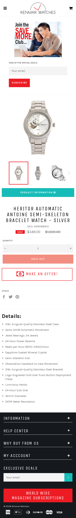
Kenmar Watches (20, 506)
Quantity (8, 240)
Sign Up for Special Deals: (23, 63)
